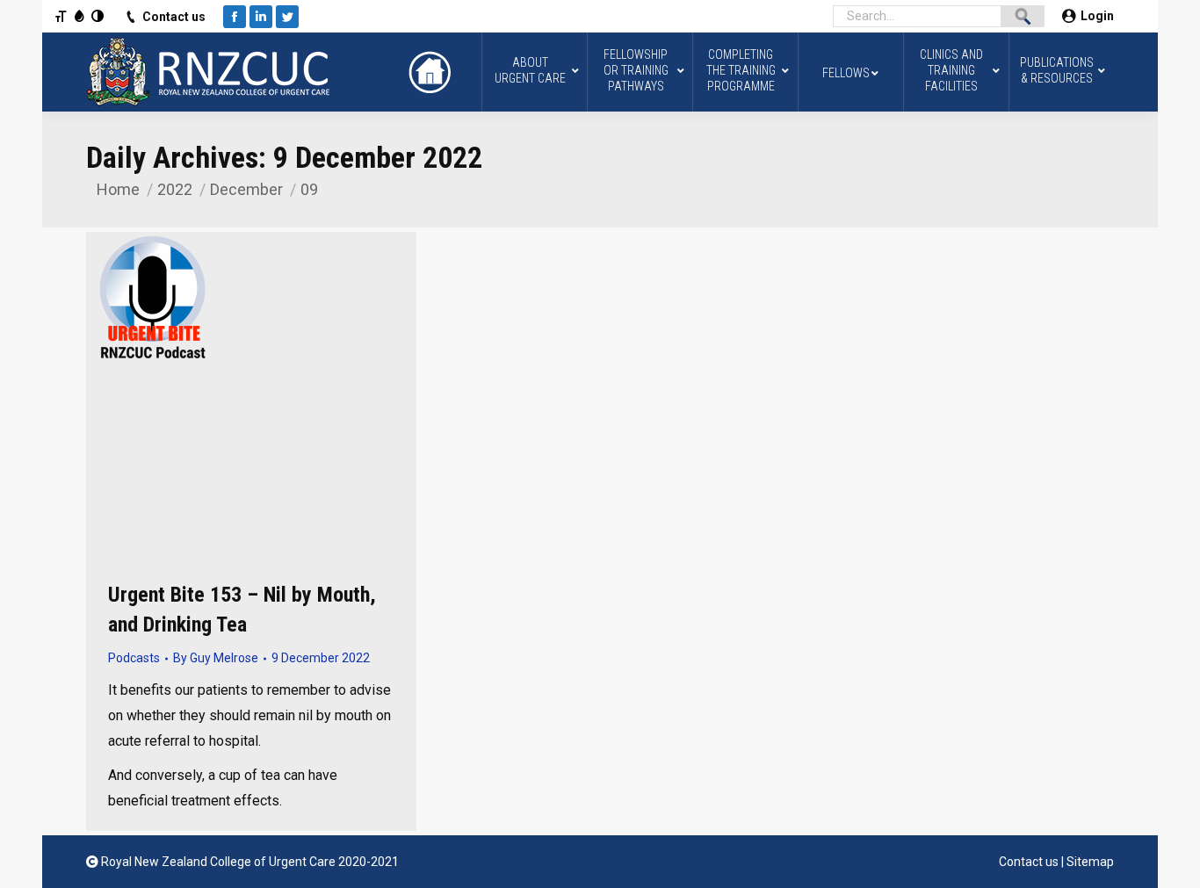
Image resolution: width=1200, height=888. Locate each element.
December (246, 189)
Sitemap (1090, 862)
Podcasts (134, 658)
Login (1097, 16)
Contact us (174, 17)
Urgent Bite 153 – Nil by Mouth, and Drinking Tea (242, 609)
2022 (174, 189)
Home (118, 189)
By (215, 658)
